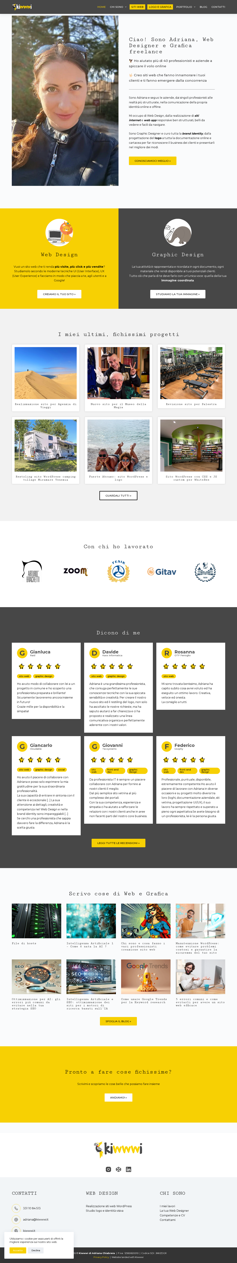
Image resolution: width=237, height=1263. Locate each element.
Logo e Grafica (160, 6)
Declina (35, 1250)
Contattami (167, 1220)
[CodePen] (118, 1169)
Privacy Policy (101, 1257)
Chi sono (116, 6)
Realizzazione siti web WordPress (109, 1206)
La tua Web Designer (174, 1210)
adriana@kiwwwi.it (36, 1219)
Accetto (18, 1250)
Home (101, 6)
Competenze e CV (172, 1215)
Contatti (218, 6)
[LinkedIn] (128, 1169)
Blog (203, 6)
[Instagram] (108, 1169)
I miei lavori (167, 1206)
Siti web (137, 6)
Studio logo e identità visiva (104, 1210)
